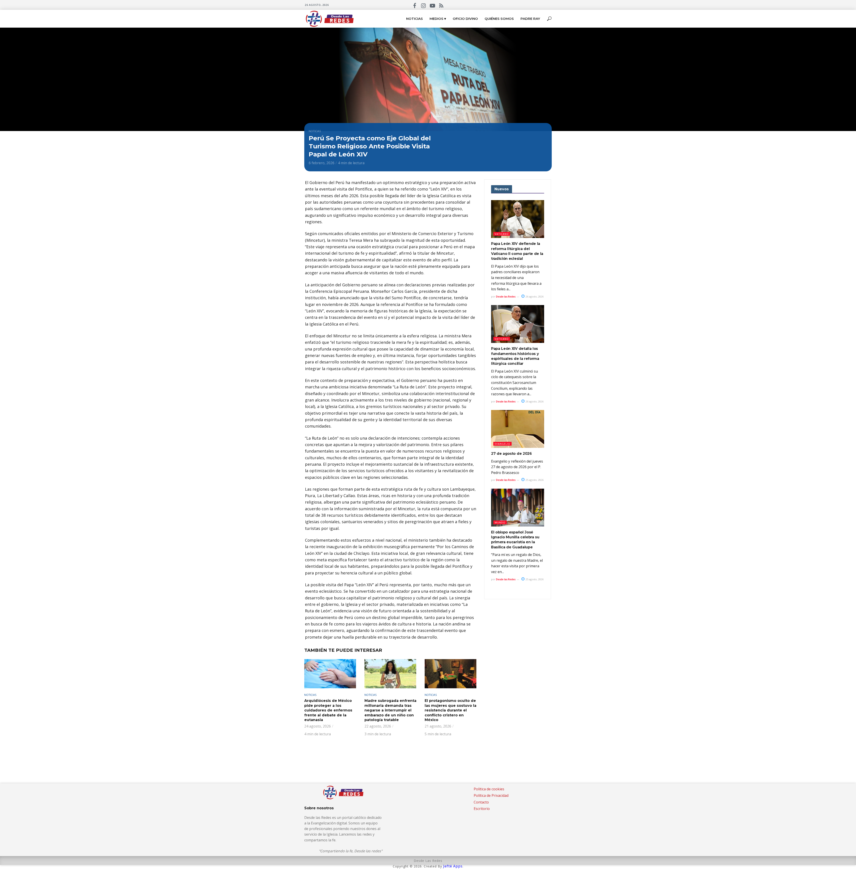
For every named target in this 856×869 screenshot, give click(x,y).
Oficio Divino (465, 18)
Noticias (414, 18)
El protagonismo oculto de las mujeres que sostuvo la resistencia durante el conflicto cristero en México (450, 710)
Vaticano (502, 234)
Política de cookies (489, 789)
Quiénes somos (499, 18)
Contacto (481, 802)
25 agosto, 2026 (534, 480)
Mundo (500, 522)
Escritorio (482, 808)
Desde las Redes (505, 296)
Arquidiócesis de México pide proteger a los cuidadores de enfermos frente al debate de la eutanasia (328, 710)
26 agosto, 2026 (534, 296)
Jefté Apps (453, 866)
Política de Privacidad (491, 795)
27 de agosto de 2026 (511, 453)
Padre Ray (530, 18)
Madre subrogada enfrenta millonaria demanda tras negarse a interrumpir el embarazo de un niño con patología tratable (390, 710)
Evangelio (502, 443)
